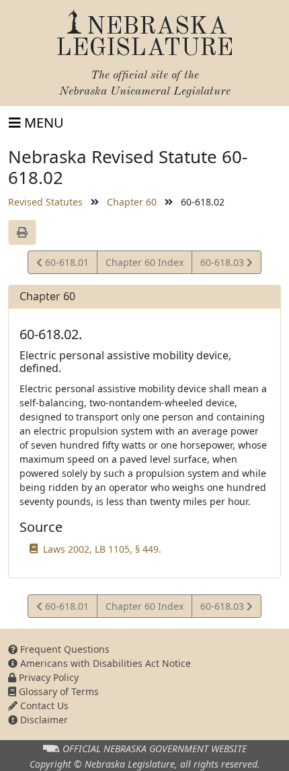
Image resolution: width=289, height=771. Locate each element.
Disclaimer (42, 719)
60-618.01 (65, 264)
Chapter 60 (132, 201)
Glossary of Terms (57, 691)
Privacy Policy (47, 677)
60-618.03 (223, 264)
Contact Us (43, 705)
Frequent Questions (63, 649)
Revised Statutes (45, 201)
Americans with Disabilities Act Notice (104, 663)
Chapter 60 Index (144, 262)
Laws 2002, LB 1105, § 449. (102, 549)
